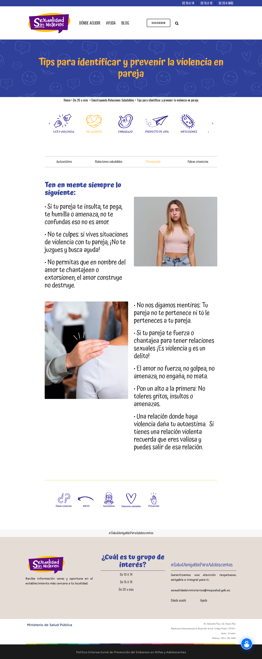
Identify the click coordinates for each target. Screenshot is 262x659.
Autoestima (64, 162)
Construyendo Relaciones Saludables (112, 100)
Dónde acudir (178, 600)
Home (67, 100)
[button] (49, 123)
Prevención (153, 162)
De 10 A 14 (188, 3)
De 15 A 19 (206, 3)
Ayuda (203, 600)
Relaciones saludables (108, 162)
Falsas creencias (198, 162)
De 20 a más (226, 3)
